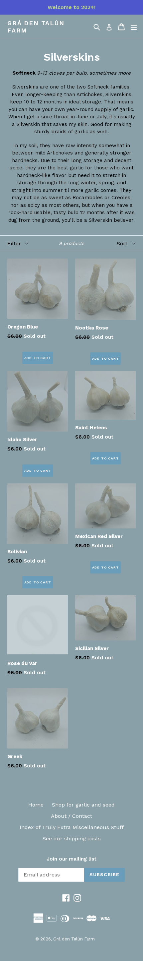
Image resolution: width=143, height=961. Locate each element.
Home (36, 805)
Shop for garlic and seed (83, 805)
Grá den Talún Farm (35, 27)
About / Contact (71, 816)
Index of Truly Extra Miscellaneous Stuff (72, 827)
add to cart (37, 358)
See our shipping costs (72, 838)
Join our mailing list (71, 859)
